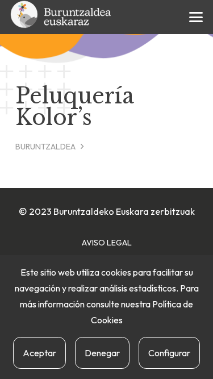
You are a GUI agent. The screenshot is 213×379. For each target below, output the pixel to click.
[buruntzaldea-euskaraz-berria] (61, 17)
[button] (196, 17)
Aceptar (39, 353)
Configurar (169, 353)
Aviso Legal (107, 243)
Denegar (102, 353)
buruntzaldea (45, 146)
